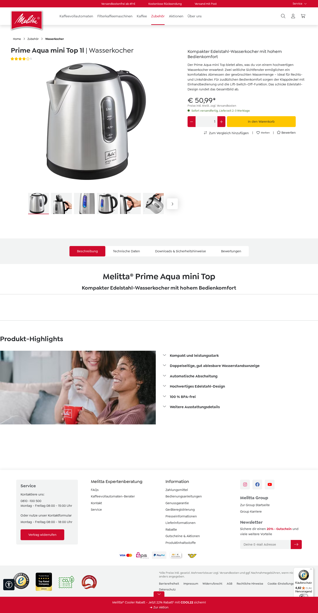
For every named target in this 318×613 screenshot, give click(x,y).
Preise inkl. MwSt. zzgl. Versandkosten (212, 106)
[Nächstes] (172, 203)
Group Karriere (251, 511)
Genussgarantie (177, 503)
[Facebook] (257, 484)
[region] (96, 139)
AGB (229, 583)
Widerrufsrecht (212, 583)
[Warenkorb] (303, 16)
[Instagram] (245, 484)
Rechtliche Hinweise (250, 583)
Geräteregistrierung (180, 509)
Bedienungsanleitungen (183, 496)
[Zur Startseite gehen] (27, 20)
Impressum (190, 583)
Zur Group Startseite (255, 505)
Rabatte (171, 529)
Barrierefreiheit (169, 583)
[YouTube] (269, 484)
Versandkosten (229, 573)
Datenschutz (167, 589)
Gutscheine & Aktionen (182, 536)
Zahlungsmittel (176, 490)
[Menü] (311, 570)
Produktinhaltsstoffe (180, 543)
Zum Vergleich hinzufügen (228, 133)
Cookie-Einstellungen (282, 583)
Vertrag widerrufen (42, 535)
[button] (240, 356)
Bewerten (288, 132)
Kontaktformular (60, 515)
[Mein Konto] (293, 16)
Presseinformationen (181, 516)
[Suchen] (283, 16)
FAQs (95, 490)
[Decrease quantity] (192, 121)
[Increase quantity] (221, 121)
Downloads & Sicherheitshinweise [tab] (180, 251)
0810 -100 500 (31, 501)
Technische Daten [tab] (126, 251)
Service (298, 3)
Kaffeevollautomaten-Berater (113, 496)
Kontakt (96, 503)
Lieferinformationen (180, 523)
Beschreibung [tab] (87, 251)
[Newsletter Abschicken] (296, 544)
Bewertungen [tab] (231, 251)
